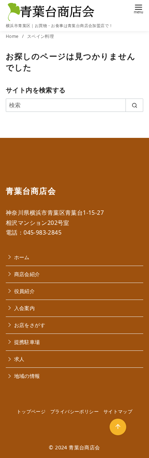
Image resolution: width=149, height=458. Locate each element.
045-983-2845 (42, 232)
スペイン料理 (40, 36)
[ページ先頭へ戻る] (118, 427)
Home (13, 36)
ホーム (22, 257)
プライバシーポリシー (74, 411)
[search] (134, 105)
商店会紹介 (27, 274)
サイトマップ (117, 411)
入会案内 (24, 308)
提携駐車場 (27, 342)
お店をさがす (29, 325)
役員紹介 (24, 291)
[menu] (138, 8)
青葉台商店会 (84, 447)
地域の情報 (27, 375)
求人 (19, 359)
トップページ (31, 411)
